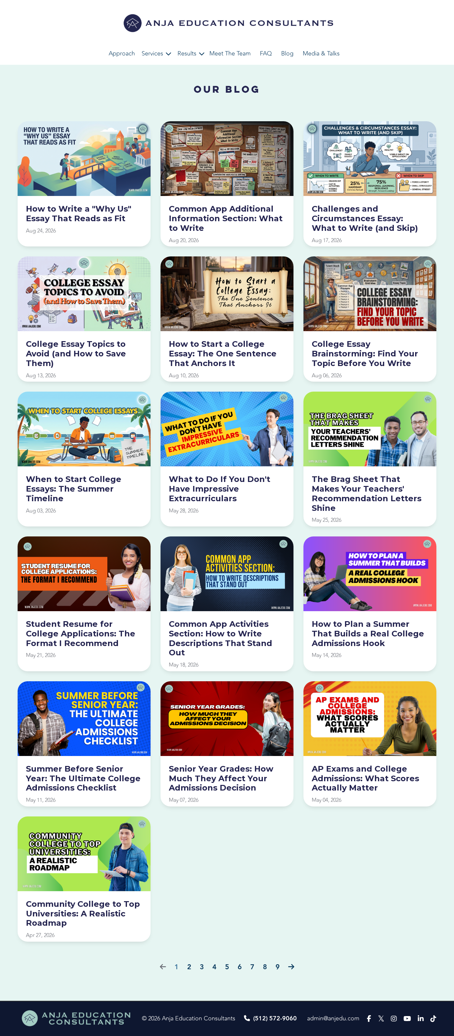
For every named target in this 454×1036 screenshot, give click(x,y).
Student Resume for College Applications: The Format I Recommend (80, 633)
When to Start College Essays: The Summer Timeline (73, 489)
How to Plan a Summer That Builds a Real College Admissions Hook (368, 633)
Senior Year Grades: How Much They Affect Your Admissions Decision (221, 778)
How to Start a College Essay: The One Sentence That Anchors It (223, 353)
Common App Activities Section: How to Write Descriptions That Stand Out (220, 638)
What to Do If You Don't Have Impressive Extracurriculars (219, 489)
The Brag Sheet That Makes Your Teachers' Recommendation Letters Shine (366, 494)
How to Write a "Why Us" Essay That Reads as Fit (78, 213)
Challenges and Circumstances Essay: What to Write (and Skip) (365, 218)
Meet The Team (230, 53)
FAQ (266, 53)
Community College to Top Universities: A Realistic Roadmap (83, 913)
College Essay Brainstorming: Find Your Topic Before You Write (365, 353)
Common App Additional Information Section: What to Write (226, 218)
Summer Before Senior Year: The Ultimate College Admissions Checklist (83, 778)
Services (152, 53)
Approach (122, 53)
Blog (287, 53)
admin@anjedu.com (333, 1018)
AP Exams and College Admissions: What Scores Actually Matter (365, 778)
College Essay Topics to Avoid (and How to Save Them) (76, 353)
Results (186, 53)
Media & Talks (321, 53)
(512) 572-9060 (275, 1018)
